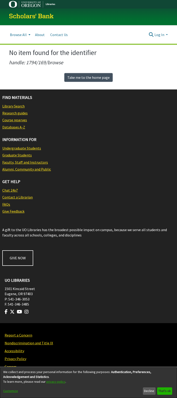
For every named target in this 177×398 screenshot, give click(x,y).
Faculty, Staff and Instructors (25, 162)
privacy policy (55, 382)
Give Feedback (13, 211)
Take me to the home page (88, 77)
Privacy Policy (15, 358)
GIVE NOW (18, 258)
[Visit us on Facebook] (6, 311)
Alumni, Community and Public (26, 169)
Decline (149, 391)
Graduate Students (17, 155)
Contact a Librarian (17, 197)
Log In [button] (159, 34)
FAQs (6, 204)
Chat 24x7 (10, 190)
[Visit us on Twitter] (12, 311)
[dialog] (88, 382)
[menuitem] (19, 34)
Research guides (15, 113)
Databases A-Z (13, 127)
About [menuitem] (40, 34)
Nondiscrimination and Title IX (29, 343)
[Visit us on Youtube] (19, 311)
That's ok (164, 391)
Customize (10, 391)
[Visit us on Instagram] (26, 311)
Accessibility (14, 351)
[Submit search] (151, 34)
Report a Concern (18, 335)
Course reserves (14, 120)
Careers (11, 366)
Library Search (13, 106)
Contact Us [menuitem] (59, 34)
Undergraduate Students (21, 148)
